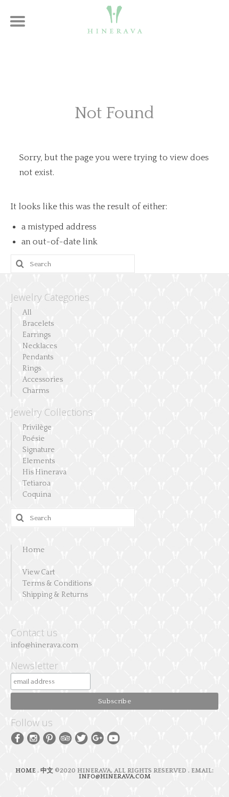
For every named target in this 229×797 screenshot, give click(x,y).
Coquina (36, 494)
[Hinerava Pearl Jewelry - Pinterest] (49, 737)
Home (33, 550)
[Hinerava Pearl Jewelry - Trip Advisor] (65, 737)
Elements (38, 461)
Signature (38, 450)
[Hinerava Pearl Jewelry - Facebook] (17, 737)
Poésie (33, 438)
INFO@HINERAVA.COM (115, 776)
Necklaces (39, 346)
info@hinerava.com (44, 645)
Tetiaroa (36, 483)
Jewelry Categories (50, 297)
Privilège (37, 427)
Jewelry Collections (52, 412)
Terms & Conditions (57, 583)
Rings (31, 368)
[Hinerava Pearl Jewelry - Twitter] (81, 737)
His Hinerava (44, 472)
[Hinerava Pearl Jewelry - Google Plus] (97, 737)
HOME (26, 770)
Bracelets (38, 323)
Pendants (37, 357)
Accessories (42, 379)
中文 (46, 770)
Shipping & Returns (55, 594)
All (26, 312)
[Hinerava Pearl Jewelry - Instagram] (33, 737)
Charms (35, 391)
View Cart (38, 572)
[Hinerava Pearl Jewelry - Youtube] (113, 737)
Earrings (36, 335)
